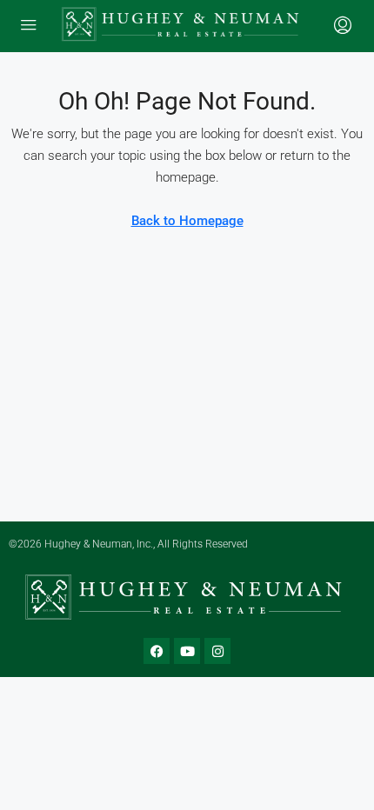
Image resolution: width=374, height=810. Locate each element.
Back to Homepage (187, 221)
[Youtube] (187, 651)
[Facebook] (157, 651)
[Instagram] (217, 651)
